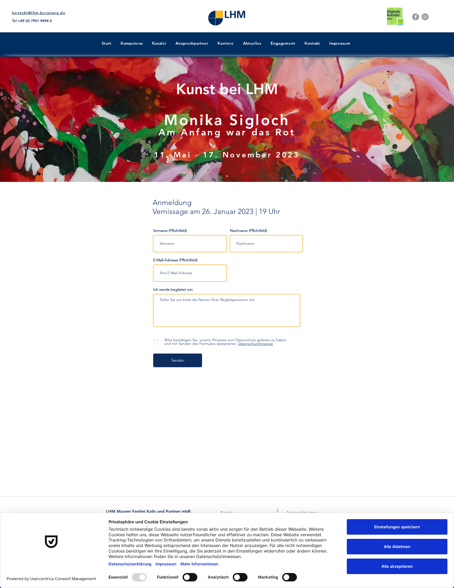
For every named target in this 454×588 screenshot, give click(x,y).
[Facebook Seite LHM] (415, 16)
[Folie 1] (227, 176)
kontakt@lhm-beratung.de (38, 13)
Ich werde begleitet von (173, 289)
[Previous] (26, 119)
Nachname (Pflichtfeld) (248, 230)
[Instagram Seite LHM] (425, 16)
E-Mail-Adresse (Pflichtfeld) (175, 260)
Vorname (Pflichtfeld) (170, 230)
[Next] (428, 119)
